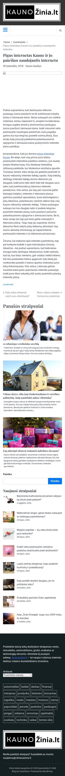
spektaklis (47, 713)
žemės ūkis (46, 720)
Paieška (7, 474)
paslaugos (50, 706)
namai (54, 700)
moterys (43, 700)
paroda (24, 706)
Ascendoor (24, 771)
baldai (25, 686)
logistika (9, 700)
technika (22, 720)
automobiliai (11, 686)
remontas (32, 713)
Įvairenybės (8, 285)
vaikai (32, 720)
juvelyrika (23, 693)
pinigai (8, 713)
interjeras (9, 693)
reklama (19, 713)
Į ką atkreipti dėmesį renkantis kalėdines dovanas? (31, 450)
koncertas (50, 693)
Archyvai (7, 671)
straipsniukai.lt (19, 657)
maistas (31, 700)
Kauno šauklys (33, 66)
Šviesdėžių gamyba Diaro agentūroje (36, 597)
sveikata (9, 720)
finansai (47, 686)
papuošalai (10, 706)
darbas (35, 686)
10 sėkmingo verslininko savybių (21, 343)
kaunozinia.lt (44, 768)
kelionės (37, 693)
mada (19, 700)
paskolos (36, 706)
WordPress (47, 771)
